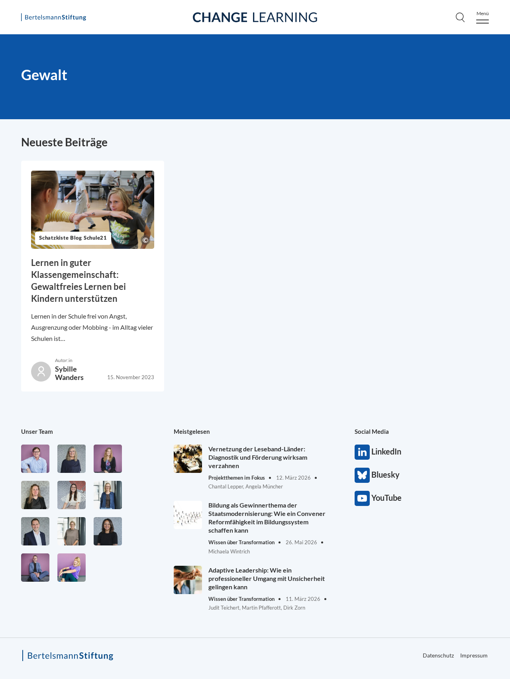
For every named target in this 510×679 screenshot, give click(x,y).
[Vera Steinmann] (71, 531)
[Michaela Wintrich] (71, 567)
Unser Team (37, 431)
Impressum (474, 655)
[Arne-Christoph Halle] (35, 459)
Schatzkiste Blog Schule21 (73, 238)
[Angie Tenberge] (108, 531)
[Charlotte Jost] (108, 459)
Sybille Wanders (69, 373)
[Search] (460, 17)
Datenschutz (438, 655)
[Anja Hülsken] (71, 459)
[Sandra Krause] (35, 495)
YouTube (362, 498)
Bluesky (362, 475)
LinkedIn (362, 452)
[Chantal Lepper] (71, 495)
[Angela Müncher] (108, 495)
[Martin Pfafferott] (35, 531)
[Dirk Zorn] (35, 567)
